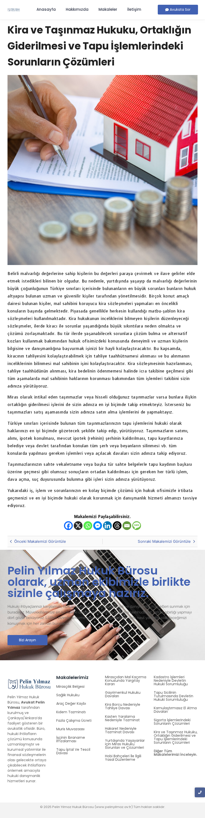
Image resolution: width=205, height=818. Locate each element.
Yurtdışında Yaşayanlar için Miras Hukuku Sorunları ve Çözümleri (125, 744)
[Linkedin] (107, 525)
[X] (78, 525)
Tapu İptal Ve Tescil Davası (73, 751)
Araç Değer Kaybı (71, 703)
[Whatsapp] (88, 525)
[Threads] (117, 525)
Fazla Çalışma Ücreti (74, 720)
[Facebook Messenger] (97, 525)
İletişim (134, 9)
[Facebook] (68, 525)
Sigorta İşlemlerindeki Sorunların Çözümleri (172, 722)
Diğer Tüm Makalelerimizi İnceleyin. (175, 752)
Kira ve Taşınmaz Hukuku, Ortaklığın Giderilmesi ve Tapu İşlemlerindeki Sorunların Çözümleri (176, 737)
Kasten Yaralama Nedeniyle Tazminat (122, 718)
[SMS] (136, 525)
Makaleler (107, 9)
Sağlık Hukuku (68, 695)
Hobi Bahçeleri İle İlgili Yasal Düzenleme (123, 758)
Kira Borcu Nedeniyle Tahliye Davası (122, 706)
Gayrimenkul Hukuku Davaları (122, 694)
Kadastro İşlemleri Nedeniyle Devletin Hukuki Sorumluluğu (171, 680)
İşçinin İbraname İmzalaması (70, 739)
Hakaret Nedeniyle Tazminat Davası (120, 730)
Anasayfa (46, 9)
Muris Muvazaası (70, 729)
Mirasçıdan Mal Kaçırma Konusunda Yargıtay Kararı (125, 680)
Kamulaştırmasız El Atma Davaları (175, 710)
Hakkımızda (77, 9)
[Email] (126, 525)
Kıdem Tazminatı (71, 712)
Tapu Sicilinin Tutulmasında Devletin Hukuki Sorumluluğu (173, 696)
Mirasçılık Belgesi (70, 686)
